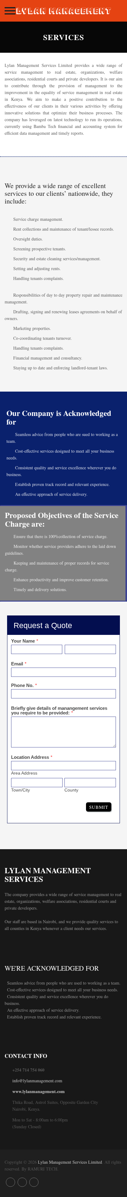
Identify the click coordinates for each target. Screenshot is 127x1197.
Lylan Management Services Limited (70, 1162)
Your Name (23, 641)
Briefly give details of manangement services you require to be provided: (59, 710)
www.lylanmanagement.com (38, 1091)
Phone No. (22, 685)
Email (17, 663)
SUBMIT (98, 807)
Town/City (20, 790)
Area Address (24, 773)
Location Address (30, 757)
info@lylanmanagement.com (37, 1081)
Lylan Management (63, 10)
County (71, 790)
